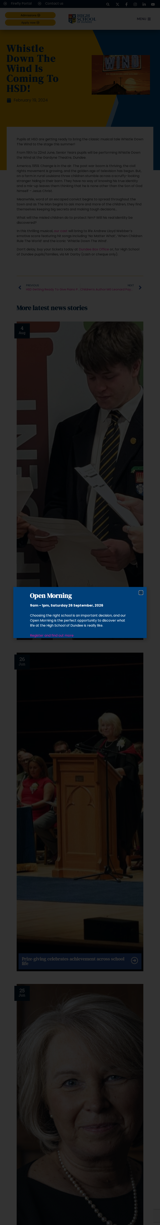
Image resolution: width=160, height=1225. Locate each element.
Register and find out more (52, 635)
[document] (80, 612)
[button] (140, 592)
